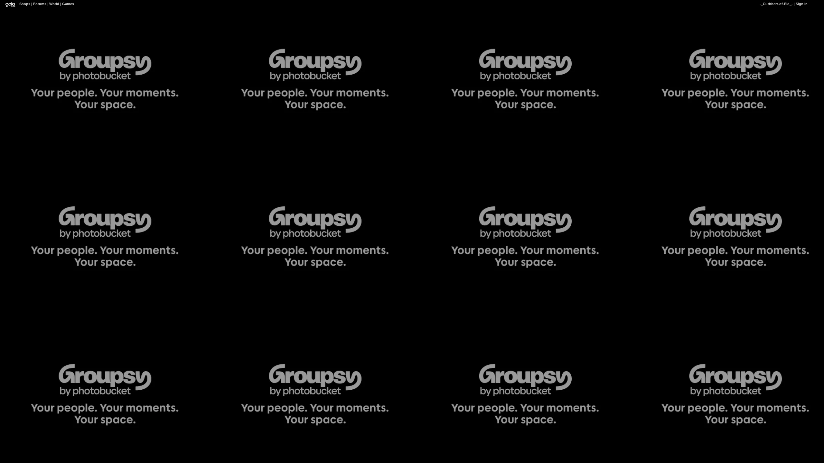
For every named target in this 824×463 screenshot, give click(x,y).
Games (68, 4)
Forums (39, 4)
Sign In (802, 4)
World (54, 4)
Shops (24, 4)
